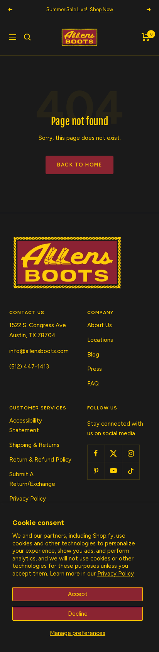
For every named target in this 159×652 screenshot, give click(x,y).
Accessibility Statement (25, 425)
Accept (78, 594)
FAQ (93, 383)
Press (94, 368)
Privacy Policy (115, 573)
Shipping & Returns (34, 444)
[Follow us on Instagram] (130, 453)
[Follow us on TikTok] (130, 470)
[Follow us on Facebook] (96, 453)
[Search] (27, 37)
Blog (93, 354)
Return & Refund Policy (40, 459)
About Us (99, 325)
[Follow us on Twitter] (113, 453)
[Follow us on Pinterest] (96, 470)
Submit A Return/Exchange (32, 479)
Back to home (79, 165)
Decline (78, 613)
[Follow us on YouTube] (113, 470)
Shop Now (101, 9)
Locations (100, 339)
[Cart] (146, 37)
